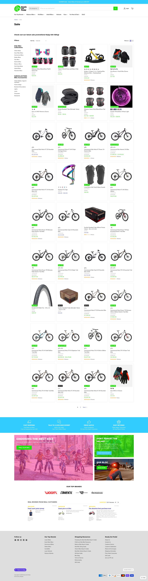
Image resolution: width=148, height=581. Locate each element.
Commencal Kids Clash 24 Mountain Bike (68, 230)
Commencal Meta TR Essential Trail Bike (30, 518)
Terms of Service (79, 558)
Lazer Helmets (48, 551)
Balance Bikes (31, 14)
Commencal (34, 152)
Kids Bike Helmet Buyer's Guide (83, 551)
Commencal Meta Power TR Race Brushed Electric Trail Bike (119, 230)
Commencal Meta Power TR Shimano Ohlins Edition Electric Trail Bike (120, 311)
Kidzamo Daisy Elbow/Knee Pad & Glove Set (41, 69)
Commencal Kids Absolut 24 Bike (119, 149)
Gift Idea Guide (78, 553)
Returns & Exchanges (110, 549)
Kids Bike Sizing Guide (80, 546)
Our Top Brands (19, 14)
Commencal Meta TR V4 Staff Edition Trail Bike (42, 351)
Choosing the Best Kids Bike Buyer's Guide (86, 540)
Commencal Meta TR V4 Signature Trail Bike (69, 351)
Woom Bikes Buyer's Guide (82, 549)
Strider (85, 74)
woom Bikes (48, 540)
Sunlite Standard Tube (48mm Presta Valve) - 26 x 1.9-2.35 (94, 228)
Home (16, 19)
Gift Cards (77, 562)
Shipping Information (110, 551)
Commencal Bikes (18, 55)
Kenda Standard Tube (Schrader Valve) (68, 109)
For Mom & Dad (74, 14)
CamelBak (47, 549)
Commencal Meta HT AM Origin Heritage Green (67, 150)
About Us (107, 540)
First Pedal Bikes (18, 66)
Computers (17, 93)
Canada (127, 569)
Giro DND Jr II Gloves (116, 391)
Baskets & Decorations (20, 87)
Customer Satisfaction (110, 546)
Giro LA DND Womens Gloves (40, 111)
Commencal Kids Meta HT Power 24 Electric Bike (94, 150)
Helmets (58, 14)
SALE (83, 14)
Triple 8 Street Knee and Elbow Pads (68, 69)
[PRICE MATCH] (89, 425)
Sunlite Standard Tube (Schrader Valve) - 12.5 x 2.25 (69, 308)
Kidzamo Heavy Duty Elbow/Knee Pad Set (94, 110)
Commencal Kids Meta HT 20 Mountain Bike (43, 150)
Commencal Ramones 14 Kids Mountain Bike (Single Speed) (91, 519)
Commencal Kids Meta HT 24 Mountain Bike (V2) (43, 190)
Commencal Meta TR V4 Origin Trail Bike (68, 271)
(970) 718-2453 (59, 427)
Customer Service (109, 544)
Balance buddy (63, 508)
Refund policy (78, 560)
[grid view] (130, 41)
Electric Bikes (17, 61)
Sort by (32, 40)
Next (84, 407)
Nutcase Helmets (49, 553)
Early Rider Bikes (18, 53)
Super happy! (93, 508)
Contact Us (108, 542)
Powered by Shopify (18, 576)
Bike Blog (77, 555)
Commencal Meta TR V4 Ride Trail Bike (43, 391)
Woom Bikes (17, 50)
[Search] (115, 8)
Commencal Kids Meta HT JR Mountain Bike (95, 391)
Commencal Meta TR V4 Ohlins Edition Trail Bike (95, 351)
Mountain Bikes (18, 70)
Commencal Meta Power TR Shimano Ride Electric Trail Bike (42, 271)
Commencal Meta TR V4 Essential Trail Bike (121, 271)
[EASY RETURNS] (119, 425)
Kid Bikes (41, 14)
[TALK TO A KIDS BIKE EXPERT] (59, 425)
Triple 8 (59, 70)
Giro (111, 73)
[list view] (133, 41)
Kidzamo (34, 72)
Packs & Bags (17, 84)
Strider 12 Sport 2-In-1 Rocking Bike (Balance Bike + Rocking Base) (94, 72)
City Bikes (16, 59)
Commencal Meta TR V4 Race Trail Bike (120, 351)
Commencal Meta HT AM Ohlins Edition (119, 190)
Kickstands (17, 95)
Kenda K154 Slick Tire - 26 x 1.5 (41, 308)
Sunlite (112, 113)
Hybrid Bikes (17, 68)
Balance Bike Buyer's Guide (82, 544)
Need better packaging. (36, 508)
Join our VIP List (109, 558)
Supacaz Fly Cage (63, 189)
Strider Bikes (17, 57)
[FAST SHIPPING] (29, 425)
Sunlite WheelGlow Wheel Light (119, 111)
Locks (15, 91)
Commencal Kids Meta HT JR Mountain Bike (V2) (68, 391)
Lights (15, 89)
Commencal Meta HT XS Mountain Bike (95, 310)
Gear (65, 14)
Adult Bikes (49, 14)
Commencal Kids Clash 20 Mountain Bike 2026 (94, 271)
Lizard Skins (87, 189)
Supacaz (60, 191)
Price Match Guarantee (111, 553)
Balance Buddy (61, 517)
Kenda (59, 111)
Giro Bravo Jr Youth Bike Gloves (119, 71)
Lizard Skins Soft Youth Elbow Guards (94, 187)
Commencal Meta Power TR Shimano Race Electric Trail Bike (42, 230)
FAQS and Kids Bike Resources (83, 542)
